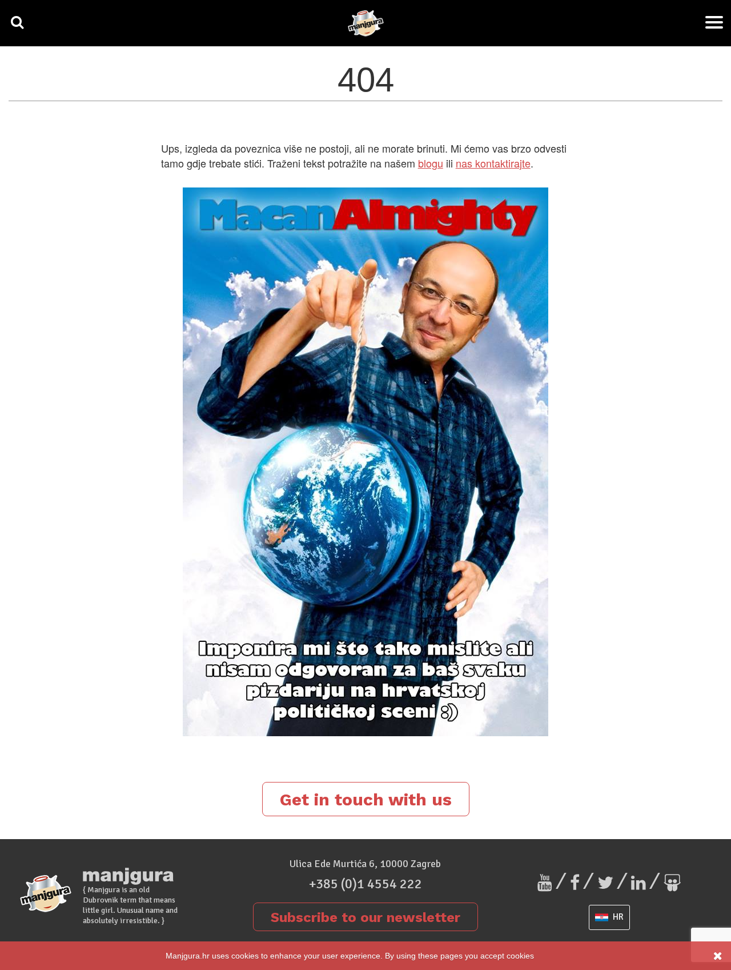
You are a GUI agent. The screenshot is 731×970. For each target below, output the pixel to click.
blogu (430, 162)
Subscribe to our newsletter (365, 917)
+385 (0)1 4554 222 (365, 883)
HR (617, 917)
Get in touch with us (366, 799)
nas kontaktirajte (493, 162)
